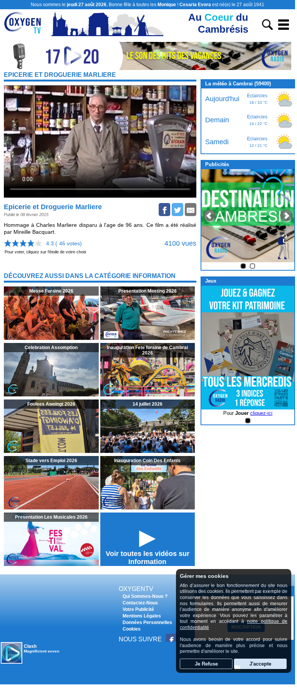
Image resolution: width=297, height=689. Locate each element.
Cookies (132, 629)
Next (286, 216)
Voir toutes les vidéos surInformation (147, 558)
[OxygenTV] (26, 34)
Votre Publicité (138, 609)
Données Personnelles (147, 622)
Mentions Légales (142, 616)
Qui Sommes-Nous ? (145, 596)
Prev (209, 216)
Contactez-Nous (140, 603)
